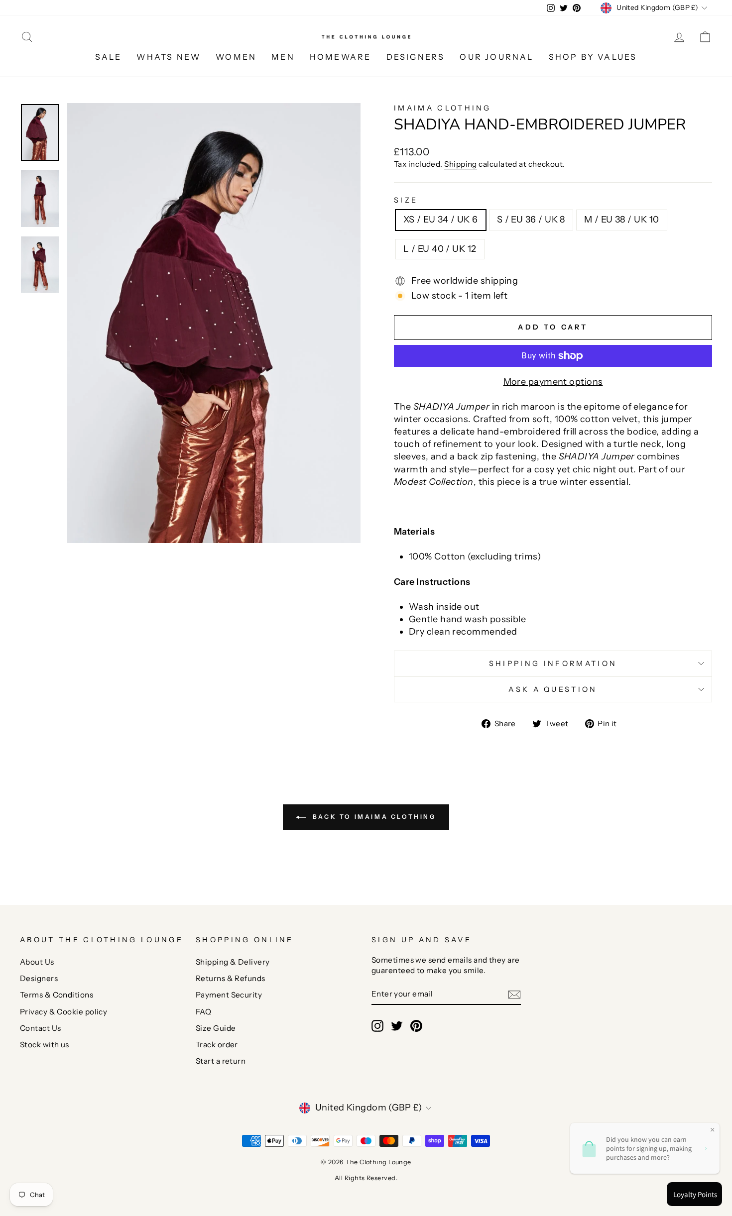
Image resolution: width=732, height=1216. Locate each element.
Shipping (460, 164)
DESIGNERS (415, 57)
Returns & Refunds (230, 978)
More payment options (553, 381)
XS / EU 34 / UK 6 (440, 219)
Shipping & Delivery (233, 962)
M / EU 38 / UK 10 (621, 219)
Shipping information (553, 663)
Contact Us (40, 1028)
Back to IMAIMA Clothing (373, 816)
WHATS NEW (168, 57)
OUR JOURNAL (496, 57)
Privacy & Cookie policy (63, 1011)
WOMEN (236, 57)
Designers (39, 978)
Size (406, 200)
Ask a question (552, 689)
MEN (283, 57)
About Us (37, 962)
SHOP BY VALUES (593, 57)
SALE (108, 57)
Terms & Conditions (56, 994)
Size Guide (216, 1028)
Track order (217, 1044)
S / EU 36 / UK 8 (531, 219)
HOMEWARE (340, 57)
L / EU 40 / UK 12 (440, 248)
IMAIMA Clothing (442, 108)
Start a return (220, 1061)
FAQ (203, 1011)
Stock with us (44, 1044)
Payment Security (229, 994)
